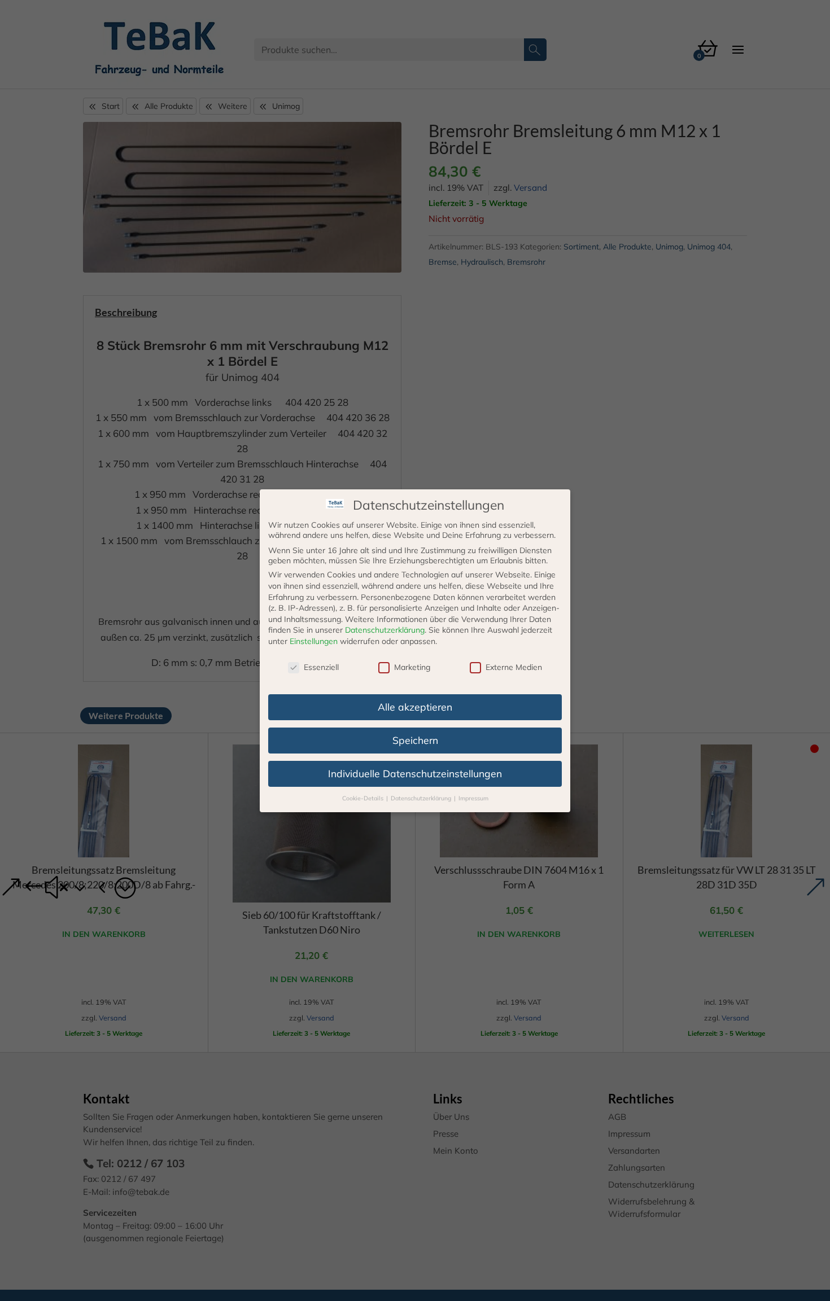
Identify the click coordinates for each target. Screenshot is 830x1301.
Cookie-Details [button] (363, 797)
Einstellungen (314, 641)
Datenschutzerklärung (385, 630)
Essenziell (321, 667)
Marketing (412, 667)
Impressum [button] (473, 797)
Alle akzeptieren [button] (415, 706)
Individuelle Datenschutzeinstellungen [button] (415, 772)
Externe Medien (514, 667)
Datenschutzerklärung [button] (422, 797)
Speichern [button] (415, 739)
